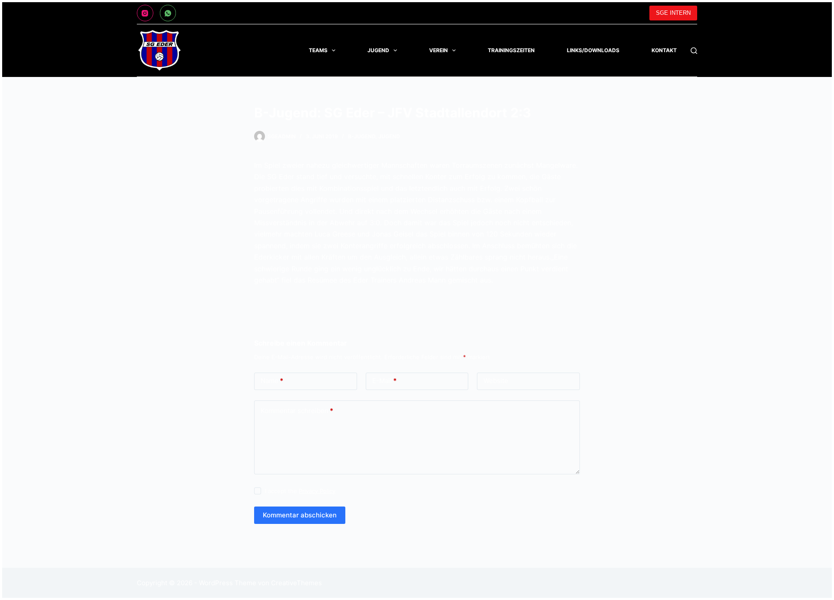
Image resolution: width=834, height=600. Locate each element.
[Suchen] (694, 50)
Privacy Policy (317, 490)
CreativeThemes (296, 583)
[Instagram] (145, 13)
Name (272, 381)
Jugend (378, 50)
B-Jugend (361, 136)
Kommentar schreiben (297, 411)
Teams (318, 50)
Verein (438, 50)
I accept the (300, 490)
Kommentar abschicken (300, 515)
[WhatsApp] (168, 13)
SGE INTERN (673, 13)
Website (495, 381)
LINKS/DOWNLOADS (593, 50)
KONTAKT (664, 50)
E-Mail (384, 381)
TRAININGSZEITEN (511, 50)
